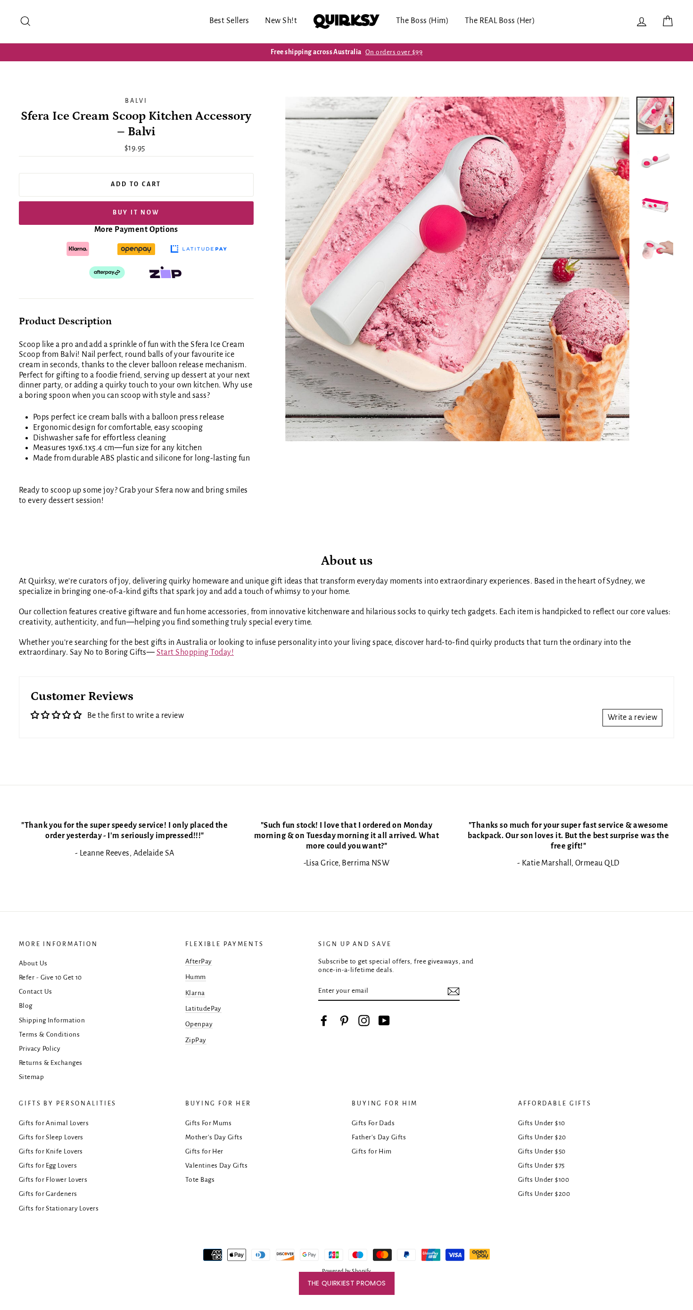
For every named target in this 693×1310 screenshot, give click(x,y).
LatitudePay (203, 1008)
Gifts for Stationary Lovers (59, 1208)
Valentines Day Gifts (216, 1165)
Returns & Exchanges (50, 1062)
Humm (195, 976)
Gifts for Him (372, 1151)
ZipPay (195, 1040)
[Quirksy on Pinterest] (344, 1020)
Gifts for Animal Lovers (54, 1123)
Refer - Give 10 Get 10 (50, 977)
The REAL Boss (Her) (500, 20)
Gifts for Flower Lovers (53, 1179)
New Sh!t (281, 20)
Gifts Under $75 (541, 1165)
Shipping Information (52, 1020)
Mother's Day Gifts (213, 1137)
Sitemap (31, 1076)
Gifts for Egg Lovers (48, 1165)
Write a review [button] (632, 717)
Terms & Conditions (49, 1034)
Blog (26, 1005)
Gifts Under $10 (541, 1123)
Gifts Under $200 (544, 1193)
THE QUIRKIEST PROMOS (346, 1283)
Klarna (195, 993)
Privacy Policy (39, 1048)
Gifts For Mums (208, 1123)
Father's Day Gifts (379, 1137)
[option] (346, 52)
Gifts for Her (204, 1151)
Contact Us (35, 991)
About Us (33, 963)
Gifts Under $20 (542, 1137)
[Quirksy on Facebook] (324, 1020)
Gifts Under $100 (543, 1179)
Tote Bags (199, 1179)
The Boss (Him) (422, 20)
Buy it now (136, 212)
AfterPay (198, 961)
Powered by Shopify (346, 1271)
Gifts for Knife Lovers (51, 1151)
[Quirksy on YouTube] (384, 1020)
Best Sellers (229, 20)
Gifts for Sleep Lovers (51, 1137)
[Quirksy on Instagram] (364, 1020)
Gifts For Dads (373, 1123)
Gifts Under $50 (542, 1151)
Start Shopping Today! (195, 652)
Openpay (199, 1024)
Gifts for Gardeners (48, 1193)
